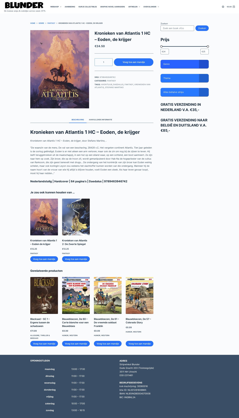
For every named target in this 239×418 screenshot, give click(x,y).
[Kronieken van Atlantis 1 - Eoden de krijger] (44, 217)
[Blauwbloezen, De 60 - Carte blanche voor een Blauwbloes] (76, 295)
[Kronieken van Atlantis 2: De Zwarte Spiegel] (76, 217)
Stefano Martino (114, 87)
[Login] (223, 7)
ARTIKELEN (132, 7)
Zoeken (164, 23)
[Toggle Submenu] (204, 64)
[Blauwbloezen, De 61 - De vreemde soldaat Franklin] (108, 295)
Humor (65, 335)
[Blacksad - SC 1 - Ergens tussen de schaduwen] (44, 295)
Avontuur (106, 84)
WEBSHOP (54, 7)
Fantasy (111, 81)
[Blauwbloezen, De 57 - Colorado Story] (139, 295)
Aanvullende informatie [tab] (100, 120)
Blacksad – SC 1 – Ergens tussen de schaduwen (40, 322)
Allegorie (34, 335)
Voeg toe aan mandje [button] (44, 259)
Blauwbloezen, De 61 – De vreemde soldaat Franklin (106, 322)
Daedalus (118, 84)
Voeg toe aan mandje (134, 62)
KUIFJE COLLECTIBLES (88, 7)
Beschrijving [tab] (78, 120)
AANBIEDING (70, 7)
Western (73, 335)
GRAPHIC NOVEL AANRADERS (112, 7)
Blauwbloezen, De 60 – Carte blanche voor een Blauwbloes (75, 322)
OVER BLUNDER (149, 7)
